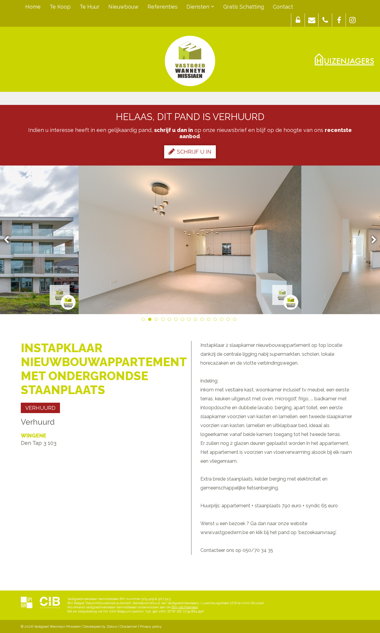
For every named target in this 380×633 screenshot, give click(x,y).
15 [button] (235, 320)
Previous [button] (9, 240)
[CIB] (50, 603)
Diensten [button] (198, 7)
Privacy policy (151, 626)
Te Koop (60, 7)
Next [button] (371, 240)
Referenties (163, 7)
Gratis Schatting (243, 7)
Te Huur (89, 7)
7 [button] (183, 320)
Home (33, 7)
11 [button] (209, 320)
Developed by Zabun (100, 626)
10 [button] (203, 320)
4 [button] (164, 320)
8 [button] (190, 320)
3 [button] (157, 320)
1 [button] (144, 320)
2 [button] (150, 320)
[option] (190, 240)
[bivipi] (26, 603)
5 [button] (170, 320)
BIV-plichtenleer (185, 607)
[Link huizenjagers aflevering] (344, 59)
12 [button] (216, 320)
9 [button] (196, 320)
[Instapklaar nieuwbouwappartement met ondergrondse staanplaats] (190, 240)
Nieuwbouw (123, 7)
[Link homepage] (190, 61)
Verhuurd (40, 408)
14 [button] (229, 320)
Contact (283, 7)
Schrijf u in (194, 152)
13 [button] (222, 320)
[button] (298, 20)
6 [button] (177, 320)
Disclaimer (128, 626)
